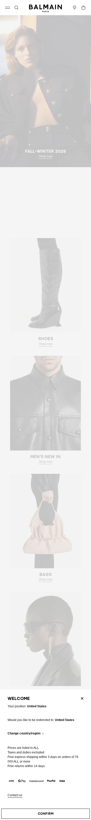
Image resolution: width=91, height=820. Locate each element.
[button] (16, 7)
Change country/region (24, 733)
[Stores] (74, 7)
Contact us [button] (15, 795)
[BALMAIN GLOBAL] (45, 7)
